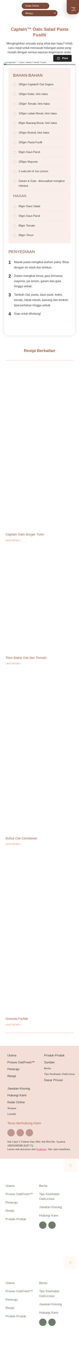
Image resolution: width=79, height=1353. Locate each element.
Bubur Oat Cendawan (21, 838)
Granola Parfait (17, 1019)
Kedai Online (32, 5)
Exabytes (41, 1149)
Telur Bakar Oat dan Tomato (26, 658)
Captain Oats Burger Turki (25, 534)
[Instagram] (20, 1132)
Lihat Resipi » (13, 540)
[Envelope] (29, 1132)
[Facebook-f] (11, 1132)
